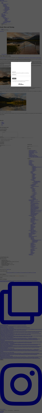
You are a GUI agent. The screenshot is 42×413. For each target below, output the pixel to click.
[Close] (30, 62)
